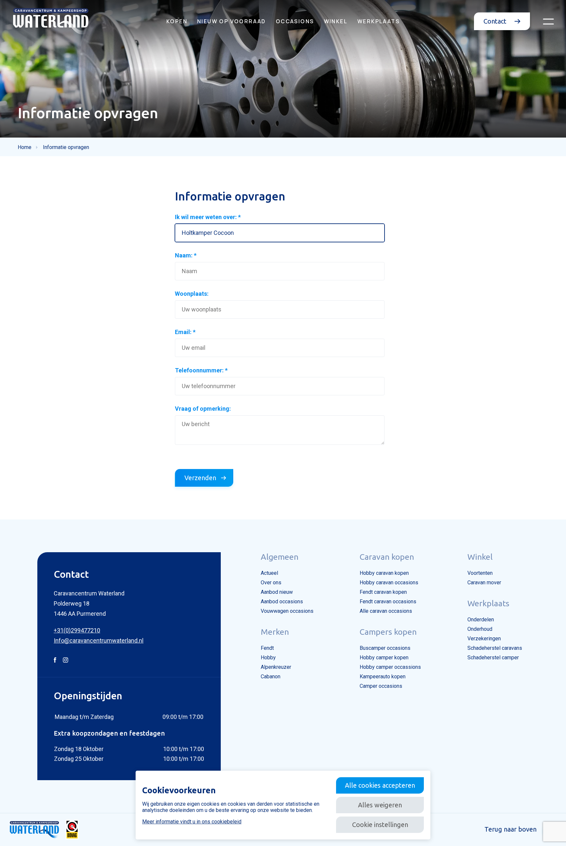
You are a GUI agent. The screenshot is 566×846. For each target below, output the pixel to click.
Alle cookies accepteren (380, 785)
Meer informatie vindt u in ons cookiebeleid (191, 821)
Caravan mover (484, 582)
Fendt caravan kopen (383, 592)
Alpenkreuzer (276, 667)
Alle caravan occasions (386, 611)
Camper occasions (381, 686)
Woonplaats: (192, 293)
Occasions (295, 21)
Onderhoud (479, 629)
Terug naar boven (510, 829)
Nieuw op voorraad (231, 21)
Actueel (269, 573)
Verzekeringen (484, 638)
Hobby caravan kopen (384, 573)
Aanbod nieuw (277, 592)
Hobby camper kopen (384, 657)
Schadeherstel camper (493, 657)
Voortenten (480, 573)
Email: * (185, 332)
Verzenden (200, 477)
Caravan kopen (387, 556)
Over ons (271, 582)
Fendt (267, 648)
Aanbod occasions (282, 601)
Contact (495, 21)
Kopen (176, 21)
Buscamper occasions (385, 648)
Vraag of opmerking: (203, 408)
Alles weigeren (380, 805)
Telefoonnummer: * (201, 370)
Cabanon (270, 676)
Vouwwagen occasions (287, 611)
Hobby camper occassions (390, 667)
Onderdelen (480, 619)
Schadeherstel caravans (494, 648)
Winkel (336, 21)
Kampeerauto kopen (383, 676)
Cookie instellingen (380, 824)
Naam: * (186, 255)
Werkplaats (378, 21)
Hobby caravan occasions (389, 582)
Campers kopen (388, 631)
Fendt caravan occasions (388, 601)
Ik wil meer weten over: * (208, 217)
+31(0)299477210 (77, 630)
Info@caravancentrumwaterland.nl (98, 640)
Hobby (268, 657)
